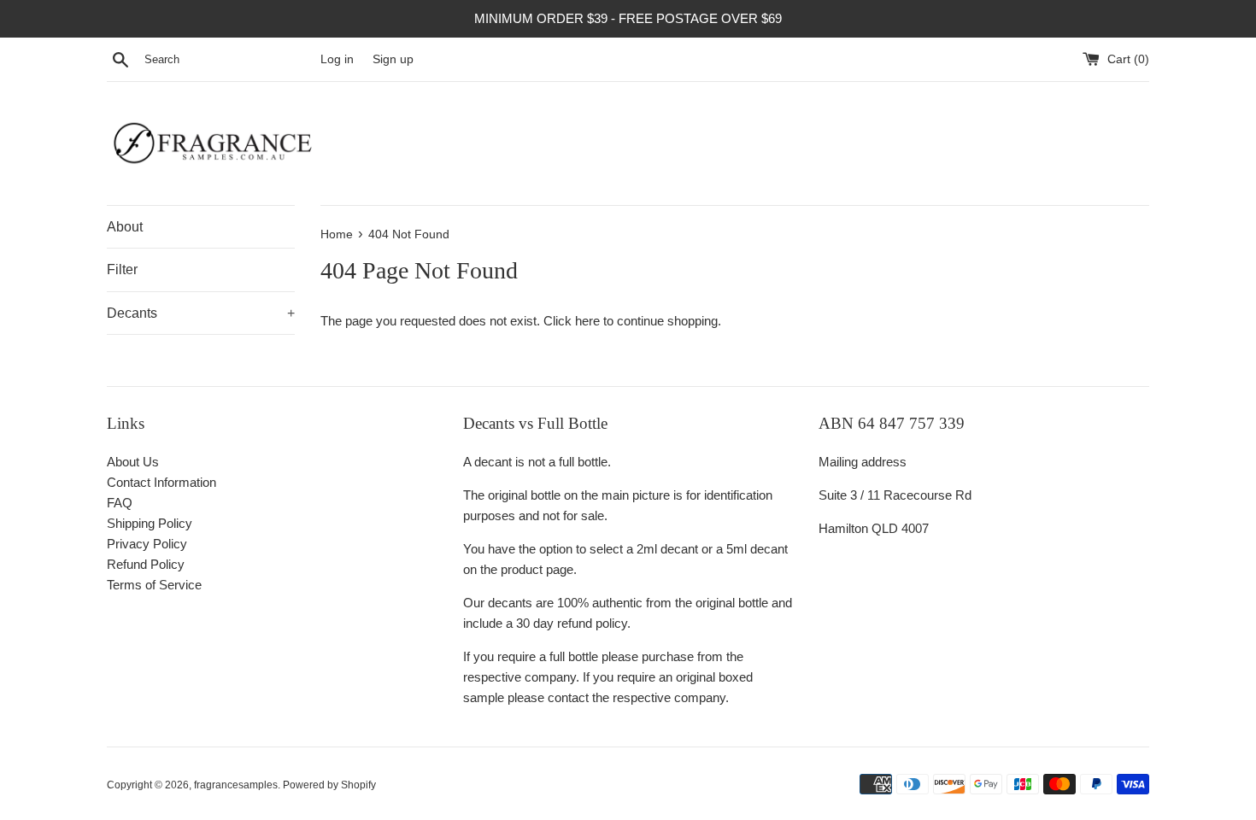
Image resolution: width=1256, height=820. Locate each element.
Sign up (393, 59)
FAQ (119, 502)
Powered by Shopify (329, 785)
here (587, 320)
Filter (122, 269)
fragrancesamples (236, 785)
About (125, 227)
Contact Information (161, 482)
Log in (337, 59)
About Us (133, 461)
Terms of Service (154, 584)
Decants (201, 313)
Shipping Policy (149, 523)
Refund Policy (146, 564)
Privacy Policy (147, 543)
